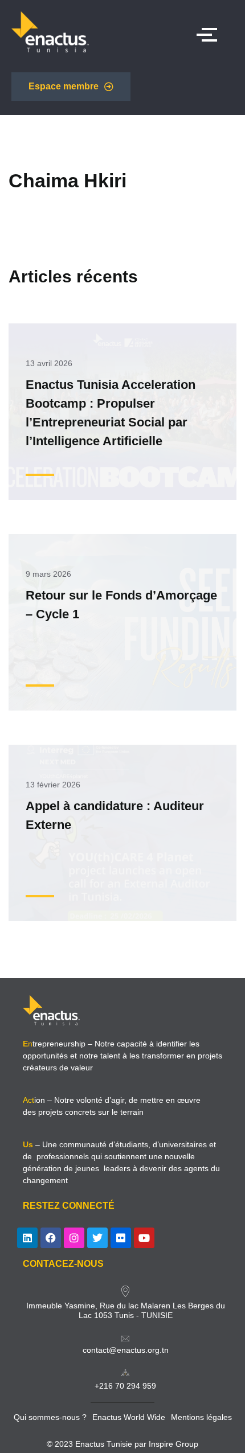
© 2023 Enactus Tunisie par (98, 1443)
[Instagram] (74, 1238)
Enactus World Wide (128, 1417)
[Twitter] (97, 1238)
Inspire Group (173, 1443)
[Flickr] (121, 1238)
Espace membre (63, 86)
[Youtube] (144, 1238)
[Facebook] (50, 1238)
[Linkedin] (27, 1238)
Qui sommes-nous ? (50, 1417)
